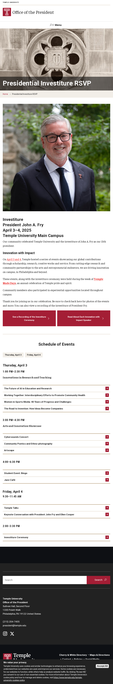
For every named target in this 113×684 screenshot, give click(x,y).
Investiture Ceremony (16, 537)
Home (5, 94)
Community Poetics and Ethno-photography (28, 443)
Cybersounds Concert (16, 437)
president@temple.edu (14, 625)
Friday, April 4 (34, 355)
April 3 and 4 (14, 259)
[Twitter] (12, 634)
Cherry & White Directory (73, 655)
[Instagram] (5, 634)
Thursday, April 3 (13, 355)
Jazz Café (9, 480)
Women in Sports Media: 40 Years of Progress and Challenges (37, 401)
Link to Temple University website (21, 658)
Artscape (9, 450)
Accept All (102, 666)
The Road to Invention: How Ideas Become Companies (33, 408)
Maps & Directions (100, 655)
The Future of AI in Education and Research (28, 388)
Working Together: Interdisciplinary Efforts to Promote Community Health (44, 395)
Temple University (11, 2)
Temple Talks (11, 507)
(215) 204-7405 (11, 621)
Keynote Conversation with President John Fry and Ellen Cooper (39, 514)
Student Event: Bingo (15, 473)
